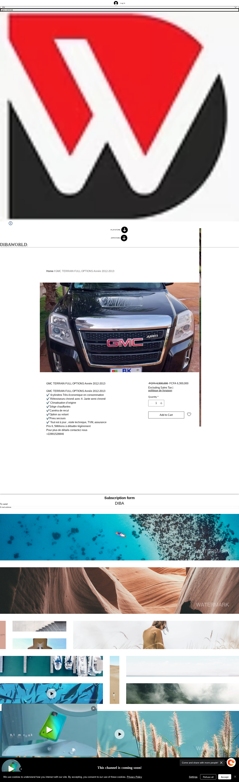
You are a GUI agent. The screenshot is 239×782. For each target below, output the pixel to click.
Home (49, 271)
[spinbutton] (156, 403)
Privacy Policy (134, 776)
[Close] (235, 776)
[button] (119, 537)
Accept (224, 777)
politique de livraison (160, 390)
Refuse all (208, 777)
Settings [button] (193, 776)
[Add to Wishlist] (189, 414)
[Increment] (161, 403)
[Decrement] (151, 403)
